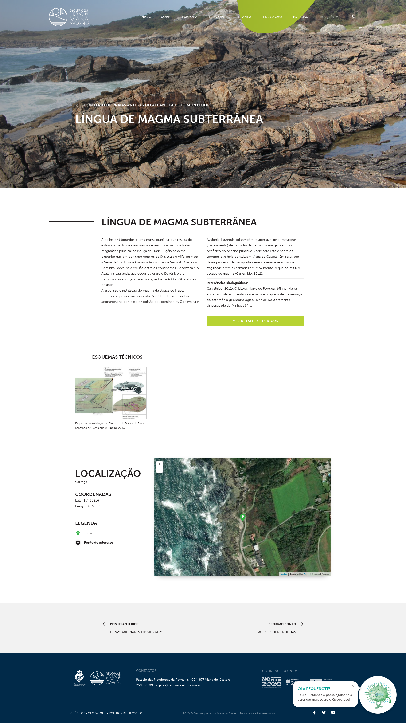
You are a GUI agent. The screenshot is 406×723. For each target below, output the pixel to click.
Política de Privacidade (127, 713)
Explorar (191, 17)
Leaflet (283, 574)
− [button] (159, 469)
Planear (246, 17)
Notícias (300, 17)
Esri (306, 574)
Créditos (77, 713)
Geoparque (97, 713)
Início (146, 17)
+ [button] (159, 463)
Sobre (167, 17)
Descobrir (219, 17)
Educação (272, 17)
